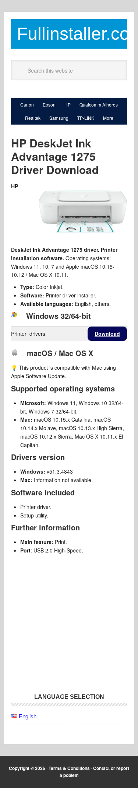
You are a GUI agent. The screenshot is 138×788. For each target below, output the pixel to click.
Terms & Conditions (69, 768)
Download (107, 333)
